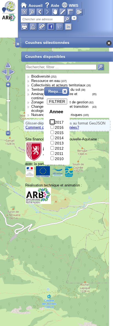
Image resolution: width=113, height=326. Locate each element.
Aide (52, 5)
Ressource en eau (45, 81)
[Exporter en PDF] (33, 26)
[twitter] (59, 26)
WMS (73, 5)
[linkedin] (68, 26)
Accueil (36, 5)
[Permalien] (42, 26)
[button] (64, 91)
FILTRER (57, 101)
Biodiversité (40, 76)
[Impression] (24, 26)
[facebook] (50, 26)
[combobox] (74, 18)
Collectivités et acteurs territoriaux (58, 85)
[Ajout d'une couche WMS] (79, 11)
